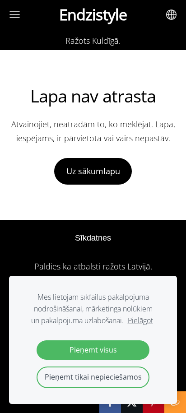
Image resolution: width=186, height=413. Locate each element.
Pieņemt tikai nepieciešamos (93, 377)
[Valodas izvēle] (171, 14)
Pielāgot (140, 320)
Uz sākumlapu (93, 171)
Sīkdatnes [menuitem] (93, 237)
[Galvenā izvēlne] (14, 14)
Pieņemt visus (93, 350)
